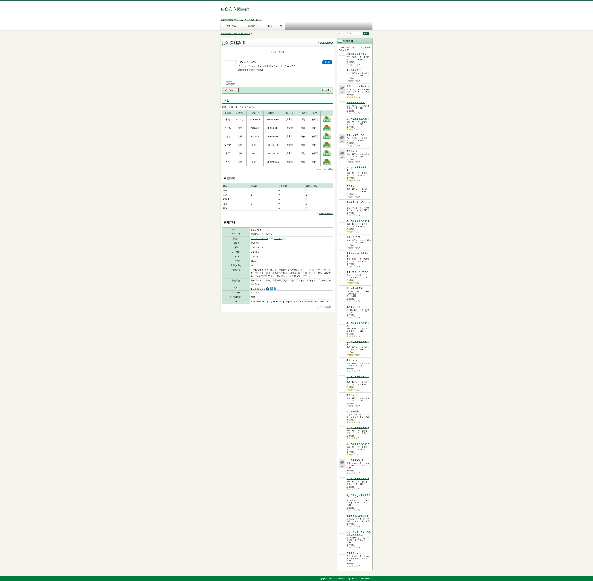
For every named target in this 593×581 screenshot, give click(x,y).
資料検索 (231, 26)
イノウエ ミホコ (259, 238)
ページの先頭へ (326, 169)
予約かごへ (233, 90)
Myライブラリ (274, 26)
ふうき (277, 238)
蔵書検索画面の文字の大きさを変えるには (241, 19)
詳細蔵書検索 (326, 42)
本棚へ (328, 90)
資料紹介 (253, 26)
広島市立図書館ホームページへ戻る (235, 34)
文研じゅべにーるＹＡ (261, 234)
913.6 (253, 261)
